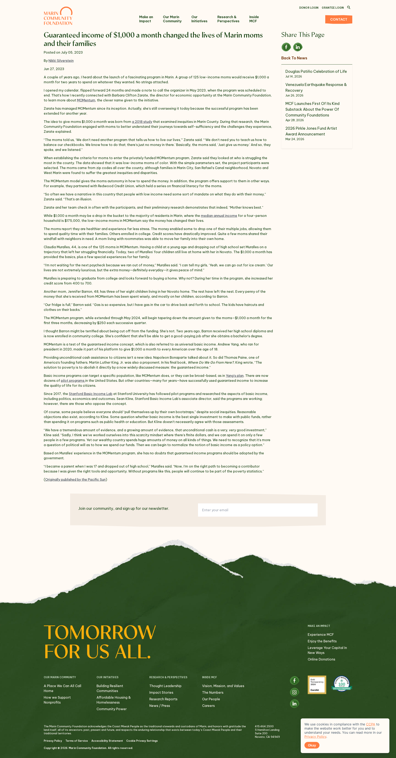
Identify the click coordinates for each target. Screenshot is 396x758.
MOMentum (86, 100)
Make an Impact (146, 19)
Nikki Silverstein (61, 61)
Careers (208, 706)
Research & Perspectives (228, 19)
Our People (211, 699)
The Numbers (212, 692)
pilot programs (73, 380)
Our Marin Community (172, 19)
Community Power (112, 709)
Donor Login (308, 7)
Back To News (294, 58)
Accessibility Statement (107, 740)
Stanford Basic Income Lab (90, 394)
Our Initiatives (199, 19)
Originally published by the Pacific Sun (75, 479)
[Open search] (348, 7)
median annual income (219, 216)
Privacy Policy (53, 740)
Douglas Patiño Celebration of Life (316, 71)
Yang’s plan (235, 376)
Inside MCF (254, 19)
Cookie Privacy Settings (142, 740)
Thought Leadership (165, 686)
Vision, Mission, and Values (223, 686)
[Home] (58, 15)
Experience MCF (321, 634)
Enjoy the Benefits (322, 641)
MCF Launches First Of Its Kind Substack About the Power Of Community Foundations (312, 109)
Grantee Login (333, 7)
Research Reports (163, 699)
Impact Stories (161, 692)
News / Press (159, 706)
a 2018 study (142, 122)
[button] (287, 47)
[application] (345, 735)
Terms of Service (76, 740)
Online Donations (321, 659)
